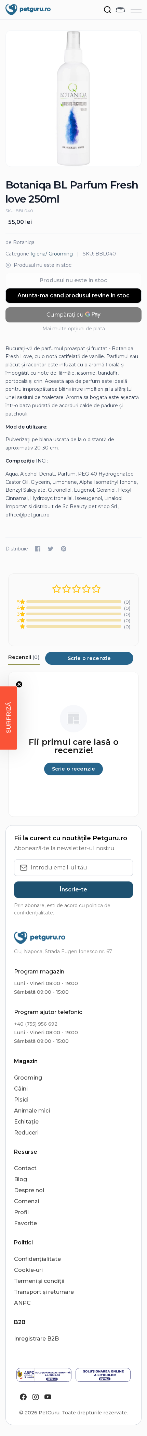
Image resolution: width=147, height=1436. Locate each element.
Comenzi (26, 1201)
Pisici (21, 1099)
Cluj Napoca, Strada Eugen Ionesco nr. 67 (63, 951)
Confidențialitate (37, 1259)
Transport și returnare (44, 1292)
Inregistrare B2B (36, 1338)
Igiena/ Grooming (51, 254)
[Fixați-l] (63, 548)
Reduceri (26, 1132)
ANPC (22, 1303)
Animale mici (32, 1110)
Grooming (28, 1077)
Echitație (26, 1121)
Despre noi (29, 1190)
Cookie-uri (28, 1270)
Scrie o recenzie (89, 658)
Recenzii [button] (24, 657)
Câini (21, 1088)
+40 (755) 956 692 (35, 1024)
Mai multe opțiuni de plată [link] (73, 329)
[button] (8, 718)
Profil (21, 1212)
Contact (25, 1168)
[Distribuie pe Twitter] (50, 548)
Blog (20, 1179)
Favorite (25, 1223)
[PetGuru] (28, 9)
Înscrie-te (73, 889)
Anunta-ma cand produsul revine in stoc (73, 295)
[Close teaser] (19, 684)
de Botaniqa (20, 242)
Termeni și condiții (39, 1281)
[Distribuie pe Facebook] (37, 548)
